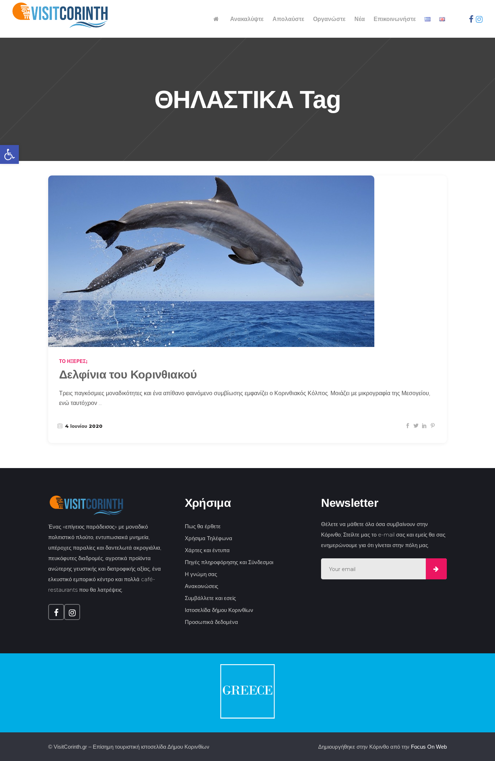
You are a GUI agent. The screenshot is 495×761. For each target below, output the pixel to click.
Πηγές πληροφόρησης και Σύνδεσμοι (229, 562)
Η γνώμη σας (201, 574)
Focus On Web (429, 747)
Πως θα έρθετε (203, 526)
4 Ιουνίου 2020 (83, 426)
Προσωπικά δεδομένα (211, 622)
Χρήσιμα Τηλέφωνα (208, 538)
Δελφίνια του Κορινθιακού (128, 374)
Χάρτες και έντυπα (207, 550)
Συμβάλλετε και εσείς (210, 598)
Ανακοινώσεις (201, 586)
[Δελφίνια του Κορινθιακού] (211, 261)
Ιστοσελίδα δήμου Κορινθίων (219, 610)
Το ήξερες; (73, 361)
